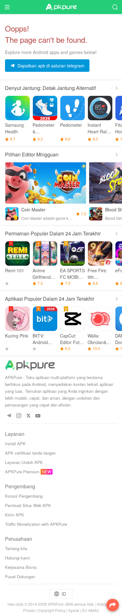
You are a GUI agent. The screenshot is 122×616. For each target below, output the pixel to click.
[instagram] (19, 416)
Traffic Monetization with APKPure (36, 524)
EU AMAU (90, 610)
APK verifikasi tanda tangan (30, 453)
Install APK (15, 443)
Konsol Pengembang (24, 496)
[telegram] (9, 416)
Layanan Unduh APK (24, 462)
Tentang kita (16, 548)
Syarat (73, 610)
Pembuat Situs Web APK (28, 505)
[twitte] (28, 416)
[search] (115, 7)
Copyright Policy (51, 610)
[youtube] (38, 416)
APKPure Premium (22, 472)
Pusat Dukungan (20, 576)
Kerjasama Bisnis (21, 567)
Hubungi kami (17, 558)
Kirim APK (14, 515)
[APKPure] (61, 7)
